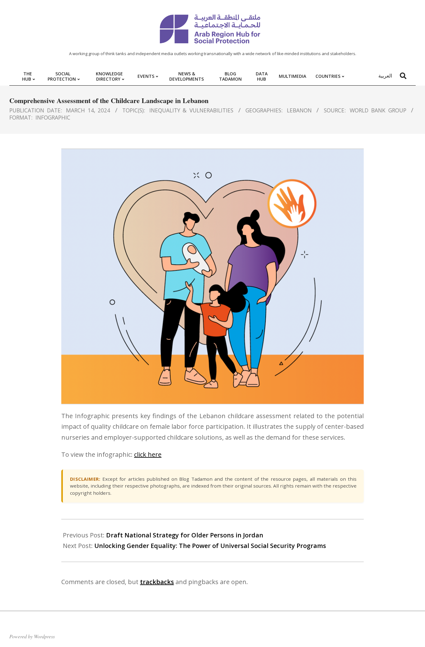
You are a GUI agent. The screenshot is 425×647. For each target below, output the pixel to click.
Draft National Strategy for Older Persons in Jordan (184, 535)
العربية (385, 75)
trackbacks (157, 582)
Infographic (52, 117)
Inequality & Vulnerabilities (191, 110)
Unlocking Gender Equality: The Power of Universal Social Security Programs (210, 545)
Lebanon (299, 110)
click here (147, 454)
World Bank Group (378, 110)
